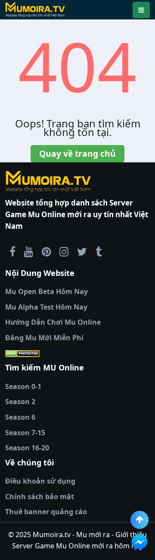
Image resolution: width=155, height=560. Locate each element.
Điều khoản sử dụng (40, 481)
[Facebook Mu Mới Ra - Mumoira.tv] (12, 251)
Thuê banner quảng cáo (46, 511)
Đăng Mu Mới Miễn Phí (44, 337)
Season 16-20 (27, 447)
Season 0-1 (23, 386)
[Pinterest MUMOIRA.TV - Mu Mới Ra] (46, 251)
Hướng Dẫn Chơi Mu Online (53, 322)
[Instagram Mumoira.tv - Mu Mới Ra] (63, 251)
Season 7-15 (25, 432)
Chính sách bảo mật (39, 496)
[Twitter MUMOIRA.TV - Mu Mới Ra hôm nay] (82, 251)
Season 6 (20, 417)
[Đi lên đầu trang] (139, 520)
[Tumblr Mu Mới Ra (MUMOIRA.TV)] (99, 251)
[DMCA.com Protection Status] (77, 353)
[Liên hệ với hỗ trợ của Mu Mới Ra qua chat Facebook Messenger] (139, 542)
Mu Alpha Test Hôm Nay (46, 307)
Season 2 (20, 401)
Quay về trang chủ (77, 153)
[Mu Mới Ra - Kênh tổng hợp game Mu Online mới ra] (28, 251)
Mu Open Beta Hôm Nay (46, 291)
